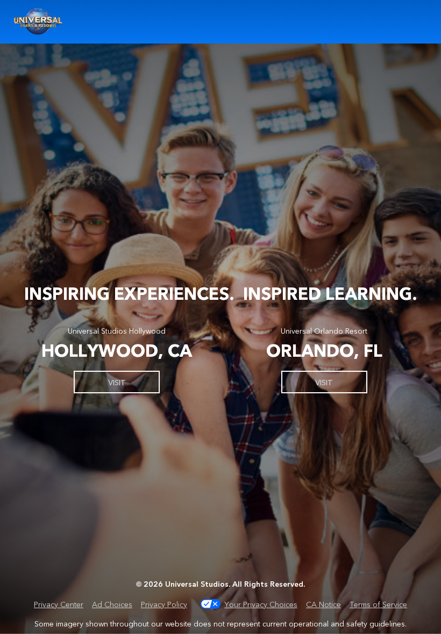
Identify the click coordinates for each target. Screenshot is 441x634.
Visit (117, 382)
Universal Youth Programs (39, 21)
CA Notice (323, 604)
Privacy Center (58, 604)
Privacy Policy (164, 604)
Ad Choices (112, 604)
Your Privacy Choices (260, 604)
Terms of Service (378, 604)
